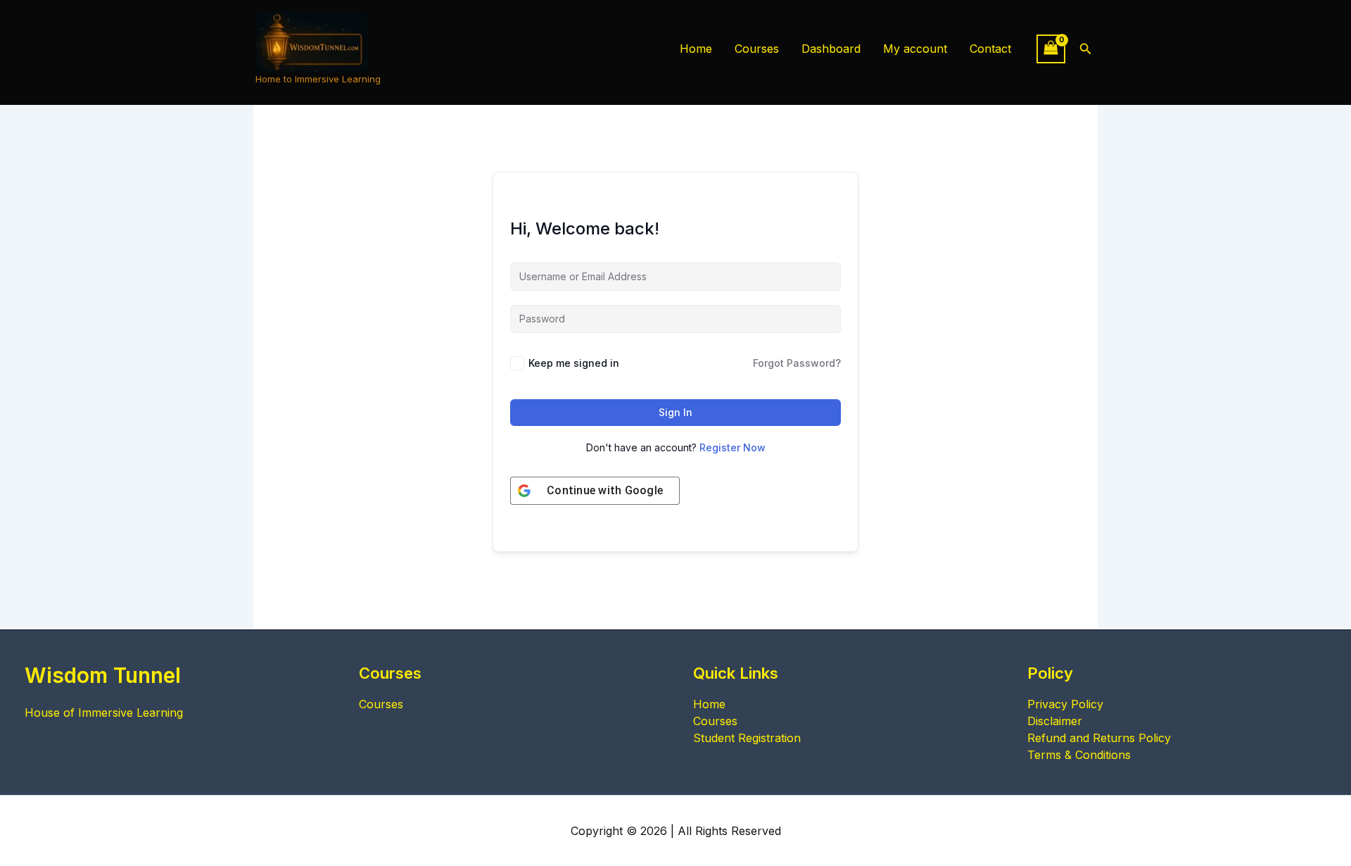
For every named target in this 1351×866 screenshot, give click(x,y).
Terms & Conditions (1079, 755)
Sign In (675, 412)
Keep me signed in (573, 363)
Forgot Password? (797, 363)
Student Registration (747, 738)
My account (915, 49)
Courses (757, 49)
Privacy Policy (1065, 704)
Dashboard (831, 49)
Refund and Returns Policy (1099, 738)
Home (696, 49)
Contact (990, 49)
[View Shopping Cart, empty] (1051, 48)
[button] (1085, 49)
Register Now (732, 447)
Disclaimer (1054, 721)
